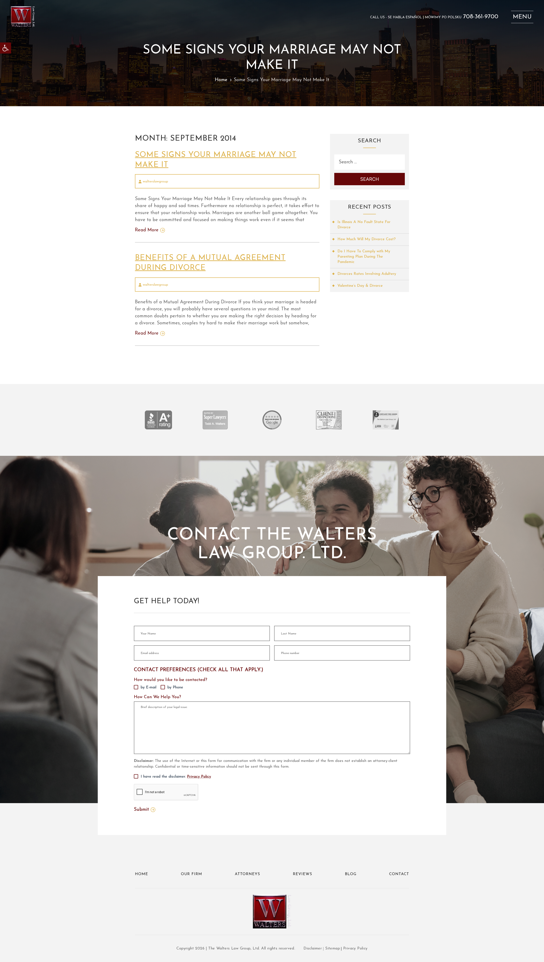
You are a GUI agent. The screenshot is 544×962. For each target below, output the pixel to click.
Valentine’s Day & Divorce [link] (360, 286)
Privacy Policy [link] (199, 777)
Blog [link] (350, 874)
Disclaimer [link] (312, 949)
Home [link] (221, 80)
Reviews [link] (302, 874)
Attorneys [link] (247, 874)
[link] (5, 48)
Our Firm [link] (191, 874)
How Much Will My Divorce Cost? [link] (366, 239)
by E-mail (148, 687)
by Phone (175, 687)
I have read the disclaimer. (176, 777)
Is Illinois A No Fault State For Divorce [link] (363, 224)
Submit (141, 809)
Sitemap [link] (332, 949)
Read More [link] (147, 230)
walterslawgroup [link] (155, 181)
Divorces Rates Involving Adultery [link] (366, 274)
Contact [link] (399, 874)
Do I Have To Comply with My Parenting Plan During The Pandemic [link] (363, 257)
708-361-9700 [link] (480, 17)
